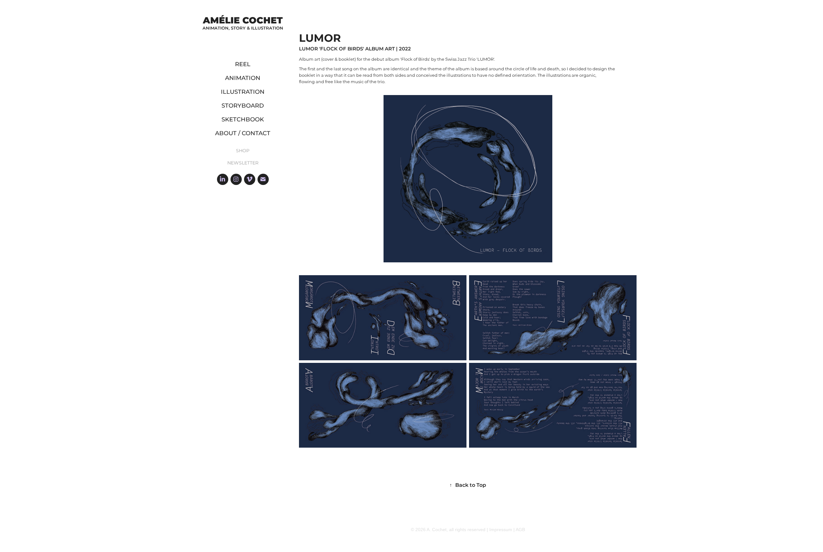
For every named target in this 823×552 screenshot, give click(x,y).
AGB (520, 529)
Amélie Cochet (243, 20)
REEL (242, 64)
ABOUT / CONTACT (242, 133)
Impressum (500, 529)
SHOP (242, 150)
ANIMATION (242, 78)
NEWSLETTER (242, 163)
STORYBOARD (243, 105)
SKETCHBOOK (243, 119)
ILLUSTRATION (243, 92)
